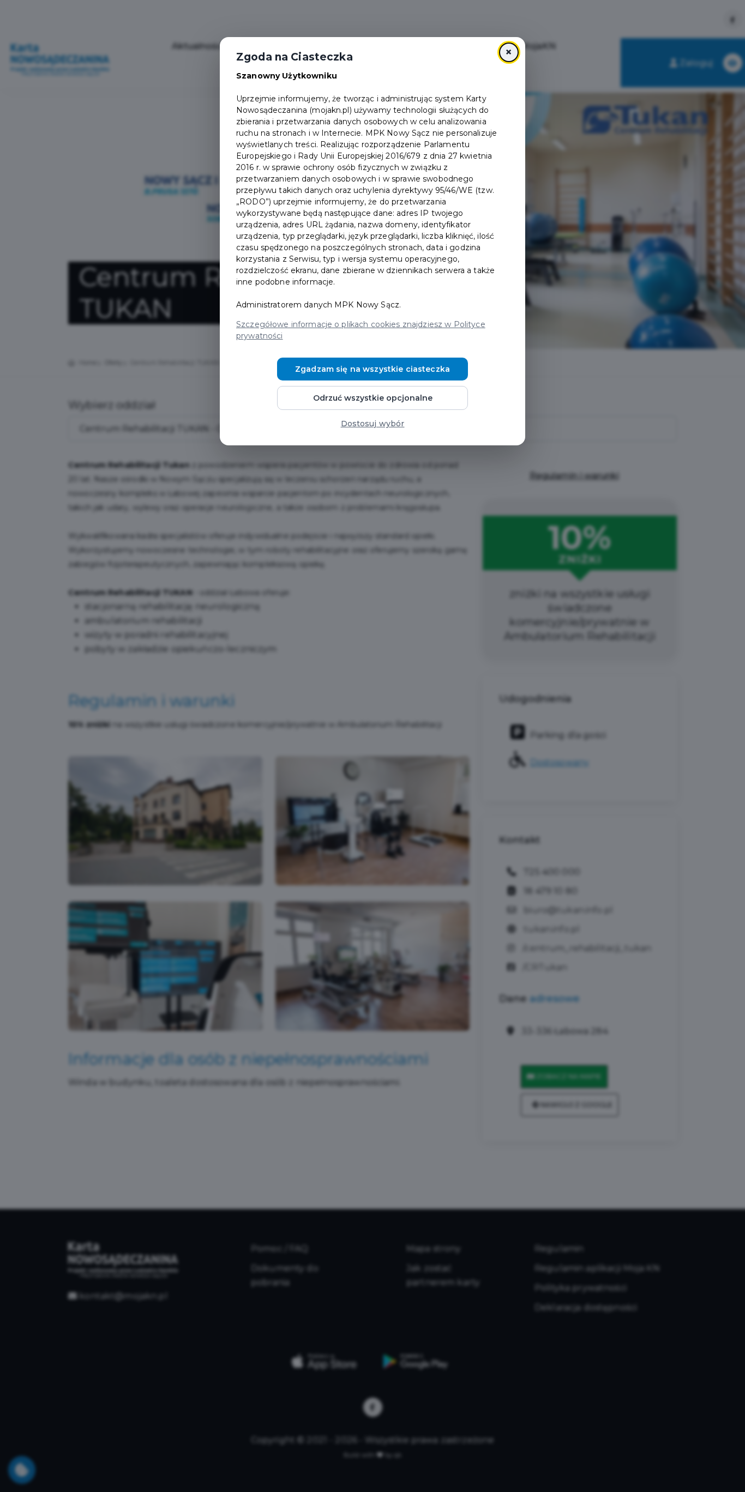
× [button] (508, 52)
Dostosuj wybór (373, 423)
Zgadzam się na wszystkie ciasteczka (372, 369)
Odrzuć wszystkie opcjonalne (372, 398)
